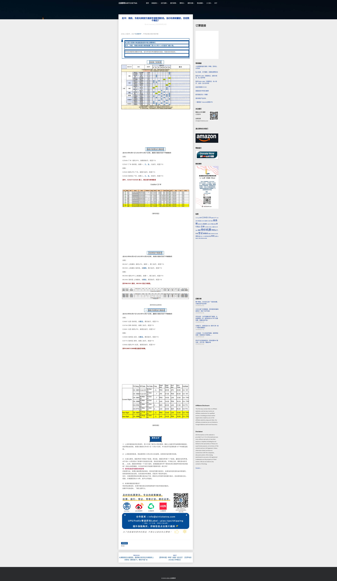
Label (212, 217)
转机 (213, 236)
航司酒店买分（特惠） (202, 94)
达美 (216, 236)
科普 (197, 233)
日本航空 (207, 226)
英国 (197, 236)
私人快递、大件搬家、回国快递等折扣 (207, 72)
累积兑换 (191, 3)
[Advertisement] (155, 130)
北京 (209, 220)
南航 (212, 220)
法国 (213, 227)
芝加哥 (216, 233)
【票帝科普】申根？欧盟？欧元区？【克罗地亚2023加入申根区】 (174, 558)
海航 (199, 230)
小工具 (208, 3)
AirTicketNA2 (151, 24)
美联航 (205, 233)
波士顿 (216, 226)
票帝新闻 (124, 543)
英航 (199, 236)
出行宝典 (164, 3)
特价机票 (206, 229)
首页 (147, 3)
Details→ (198, 468)
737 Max (197, 217)
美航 (209, 233)
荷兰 (202, 236)
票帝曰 (182, 3)
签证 (200, 233)
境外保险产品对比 (201, 98)
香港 (206, 238)
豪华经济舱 (208, 236)
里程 (200, 238)
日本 (203, 226)
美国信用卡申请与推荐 (202, 91)
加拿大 (206, 220)
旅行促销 (173, 3)
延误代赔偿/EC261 (201, 87)
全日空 (202, 220)
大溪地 (208, 224)
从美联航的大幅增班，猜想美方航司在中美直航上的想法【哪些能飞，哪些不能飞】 (136, 558)
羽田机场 (213, 233)
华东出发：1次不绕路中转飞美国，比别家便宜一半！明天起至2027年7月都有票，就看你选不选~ (207, 318)
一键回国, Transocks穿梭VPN (204, 102)
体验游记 (154, 3)
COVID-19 (206, 217)
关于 (215, 3)
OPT (215, 217)
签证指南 (200, 3)
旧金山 (210, 226)
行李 (204, 236)
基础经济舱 (200, 224)
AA (200, 217)
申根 (213, 230)
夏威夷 (205, 224)
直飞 (216, 230)
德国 (215, 224)
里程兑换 (203, 238)
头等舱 (212, 224)
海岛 (196, 230)
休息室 (199, 220)
